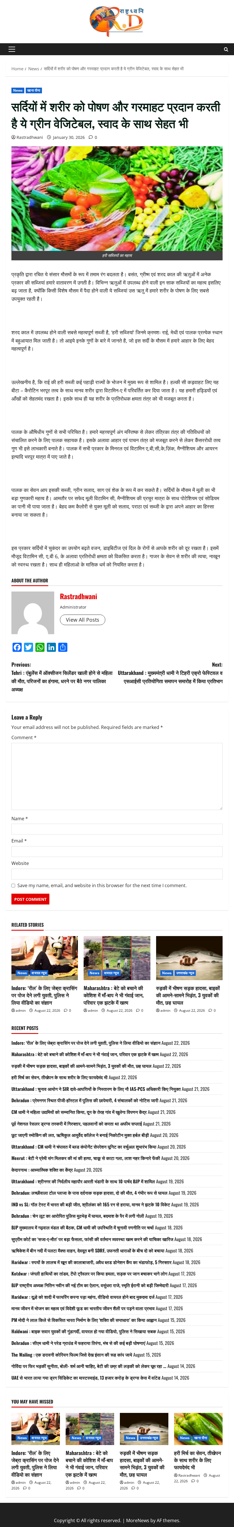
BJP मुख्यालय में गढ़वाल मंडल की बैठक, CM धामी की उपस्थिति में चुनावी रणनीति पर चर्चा (82, 1227)
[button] (12, 49)
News (18, 90)
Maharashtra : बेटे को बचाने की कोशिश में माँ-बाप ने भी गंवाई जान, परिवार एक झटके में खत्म (114, 995)
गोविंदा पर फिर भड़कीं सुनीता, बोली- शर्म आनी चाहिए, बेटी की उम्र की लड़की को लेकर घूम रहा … (88, 1366)
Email (19, 841)
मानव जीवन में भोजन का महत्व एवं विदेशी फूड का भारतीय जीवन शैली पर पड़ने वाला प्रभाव (83, 1308)
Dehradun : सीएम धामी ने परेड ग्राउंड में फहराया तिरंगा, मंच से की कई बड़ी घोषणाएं (78, 1343)
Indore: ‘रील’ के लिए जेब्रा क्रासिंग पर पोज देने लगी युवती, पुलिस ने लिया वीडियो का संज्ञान (44, 995)
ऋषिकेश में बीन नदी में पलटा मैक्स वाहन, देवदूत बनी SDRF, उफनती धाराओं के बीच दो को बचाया (87, 1250)
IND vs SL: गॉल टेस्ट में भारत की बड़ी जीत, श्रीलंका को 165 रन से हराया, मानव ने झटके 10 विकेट (90, 1204)
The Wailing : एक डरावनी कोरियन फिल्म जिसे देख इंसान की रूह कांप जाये (71, 1354)
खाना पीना (33, 90)
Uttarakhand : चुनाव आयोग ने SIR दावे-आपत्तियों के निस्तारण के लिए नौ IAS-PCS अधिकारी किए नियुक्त (96, 1088)
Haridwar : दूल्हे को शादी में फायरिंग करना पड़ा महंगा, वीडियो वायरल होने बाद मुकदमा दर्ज (82, 1296)
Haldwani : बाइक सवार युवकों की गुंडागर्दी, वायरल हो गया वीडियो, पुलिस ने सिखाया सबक (83, 1331)
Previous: (61, 677)
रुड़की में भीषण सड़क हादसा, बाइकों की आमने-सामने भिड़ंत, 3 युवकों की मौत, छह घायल (188, 995)
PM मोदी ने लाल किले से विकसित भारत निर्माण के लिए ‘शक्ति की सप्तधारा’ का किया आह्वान (84, 1319)
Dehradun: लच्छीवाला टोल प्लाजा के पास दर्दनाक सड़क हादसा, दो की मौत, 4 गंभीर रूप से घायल (89, 1192)
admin (21, 1010)
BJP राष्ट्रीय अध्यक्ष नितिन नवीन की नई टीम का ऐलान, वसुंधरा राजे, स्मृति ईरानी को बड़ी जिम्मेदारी (90, 1285)
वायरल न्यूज (39, 972)
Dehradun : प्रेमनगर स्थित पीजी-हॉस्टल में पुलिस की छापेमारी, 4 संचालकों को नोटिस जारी (84, 1100)
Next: (170, 673)
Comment (24, 737)
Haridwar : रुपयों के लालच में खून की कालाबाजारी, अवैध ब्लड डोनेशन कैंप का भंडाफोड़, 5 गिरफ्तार (91, 1262)
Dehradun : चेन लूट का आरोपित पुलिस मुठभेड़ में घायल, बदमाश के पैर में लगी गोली (77, 1215)
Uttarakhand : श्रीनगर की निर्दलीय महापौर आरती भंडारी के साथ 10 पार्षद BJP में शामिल (83, 1181)
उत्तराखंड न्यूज (185, 972)
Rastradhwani (30, 137)
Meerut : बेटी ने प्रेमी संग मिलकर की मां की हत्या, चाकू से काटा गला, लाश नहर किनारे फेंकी (85, 1158)
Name (19, 818)
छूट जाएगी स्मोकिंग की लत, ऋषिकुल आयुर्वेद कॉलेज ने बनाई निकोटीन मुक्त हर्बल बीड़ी (80, 1135)
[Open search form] (226, 49)
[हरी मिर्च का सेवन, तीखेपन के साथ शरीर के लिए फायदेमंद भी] (198, 1429)
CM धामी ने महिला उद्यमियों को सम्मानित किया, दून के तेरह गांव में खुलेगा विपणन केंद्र (79, 1111)
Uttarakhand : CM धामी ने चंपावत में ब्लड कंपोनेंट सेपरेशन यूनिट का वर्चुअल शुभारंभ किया (83, 1146)
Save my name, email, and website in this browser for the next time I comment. (102, 885)
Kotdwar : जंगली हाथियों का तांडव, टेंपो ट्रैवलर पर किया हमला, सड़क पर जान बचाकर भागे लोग (89, 1273)
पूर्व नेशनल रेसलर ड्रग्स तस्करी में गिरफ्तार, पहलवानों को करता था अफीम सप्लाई (76, 1123)
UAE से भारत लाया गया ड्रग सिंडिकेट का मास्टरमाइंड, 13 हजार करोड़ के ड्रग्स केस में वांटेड (85, 1377)
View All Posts (82, 619)
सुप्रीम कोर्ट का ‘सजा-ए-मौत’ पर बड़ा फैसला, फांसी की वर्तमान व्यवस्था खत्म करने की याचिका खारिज (92, 1239)
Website (20, 863)
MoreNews (137, 1520)
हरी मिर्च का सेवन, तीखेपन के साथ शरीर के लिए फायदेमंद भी (59, 1077)
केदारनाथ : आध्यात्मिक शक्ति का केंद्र (42, 1169)
